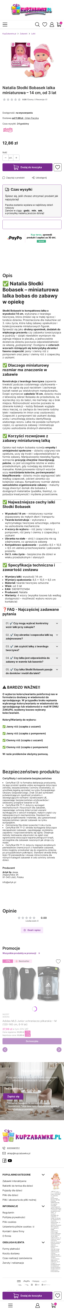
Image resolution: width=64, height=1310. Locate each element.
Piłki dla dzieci (10, 1195)
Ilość (4, 152)
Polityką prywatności (23, 1109)
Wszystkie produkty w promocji (19, 953)
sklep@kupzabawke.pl (18, 1153)
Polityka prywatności (13, 1217)
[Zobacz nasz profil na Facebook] (4, 1161)
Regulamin (22, 1103)
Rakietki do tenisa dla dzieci (17, 1185)
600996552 (13, 1148)
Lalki (33, 33)
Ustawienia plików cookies (17, 1226)
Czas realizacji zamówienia (17, 1258)
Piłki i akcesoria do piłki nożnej (19, 1199)
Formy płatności (11, 1248)
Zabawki (23, 33)
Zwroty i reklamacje (13, 1262)
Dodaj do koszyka (31, 167)
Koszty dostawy (11, 1253)
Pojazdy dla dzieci (12, 1190)
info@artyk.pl (9, 882)
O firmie (6, 1235)
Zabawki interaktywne (14, 1181)
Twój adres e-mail (13, 1088)
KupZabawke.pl (9, 33)
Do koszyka (32, 1041)
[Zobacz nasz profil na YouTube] (10, 1161)
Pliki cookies (9, 1221)
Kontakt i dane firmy (13, 1231)
